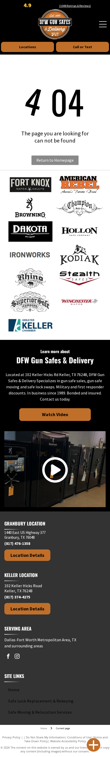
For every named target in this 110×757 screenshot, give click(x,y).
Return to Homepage (55, 160)
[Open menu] (103, 24)
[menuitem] (54, 689)
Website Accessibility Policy (68, 741)
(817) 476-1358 (17, 543)
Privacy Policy (11, 737)
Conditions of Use (79, 737)
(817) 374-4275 (17, 596)
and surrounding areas (23, 645)
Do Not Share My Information (45, 737)
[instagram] (17, 656)
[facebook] (8, 656)
